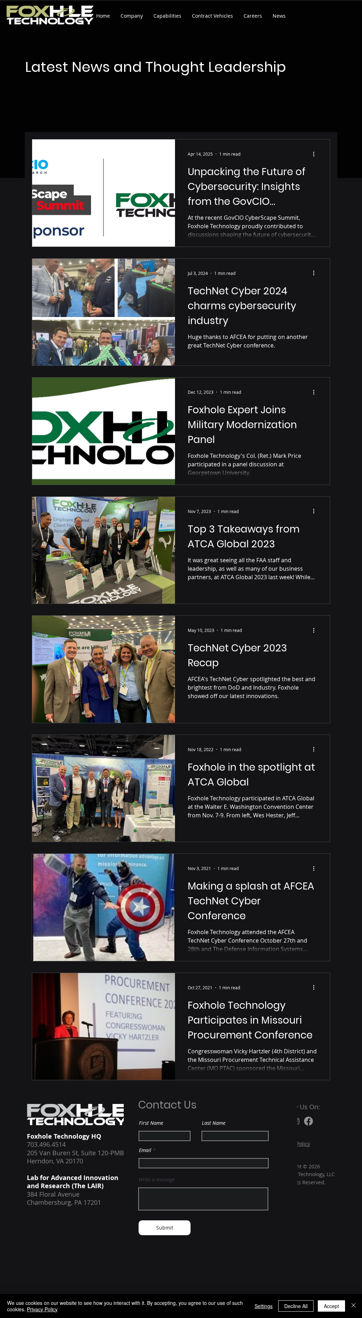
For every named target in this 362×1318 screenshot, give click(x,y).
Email (145, 1150)
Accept (331, 1306)
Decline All (296, 1306)
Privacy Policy (42, 1309)
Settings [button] (264, 1306)
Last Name (214, 1123)
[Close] (353, 1306)
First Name (151, 1123)
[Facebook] (308, 1121)
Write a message (157, 1179)
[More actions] (316, 154)
